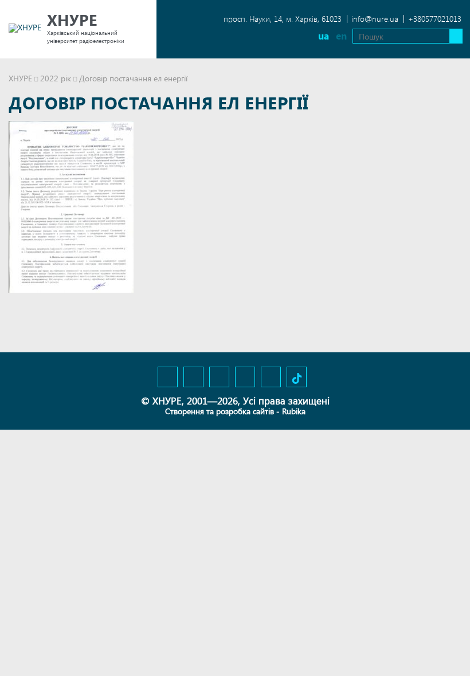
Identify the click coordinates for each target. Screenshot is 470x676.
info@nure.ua (374, 18)
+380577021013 (434, 18)
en (341, 35)
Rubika (294, 411)
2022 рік (55, 78)
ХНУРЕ (20, 78)
